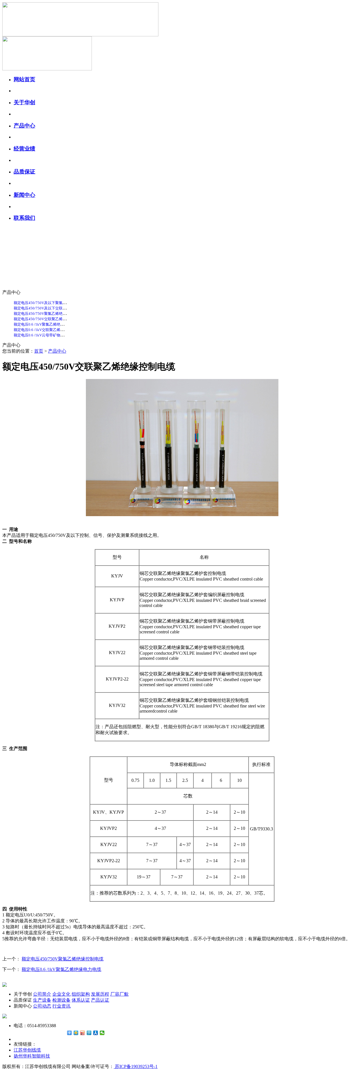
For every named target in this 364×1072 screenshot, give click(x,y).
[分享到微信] (102, 1033)
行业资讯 (61, 1006)
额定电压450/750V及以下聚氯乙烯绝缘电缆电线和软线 (58, 303)
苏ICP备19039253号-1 (136, 1066)
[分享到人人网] (95, 1033)
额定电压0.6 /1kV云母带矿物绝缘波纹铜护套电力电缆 (57, 335)
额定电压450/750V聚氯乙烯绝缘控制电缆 (47, 313)
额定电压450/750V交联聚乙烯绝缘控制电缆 (49, 319)
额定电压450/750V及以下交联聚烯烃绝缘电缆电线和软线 (60, 308)
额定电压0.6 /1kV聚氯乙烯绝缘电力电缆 (46, 324)
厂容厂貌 (119, 994)
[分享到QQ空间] (76, 1033)
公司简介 (42, 994)
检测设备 (61, 1000)
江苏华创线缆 (27, 1050)
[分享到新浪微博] (82, 1033)
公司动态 (42, 1006)
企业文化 (61, 994)
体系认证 (81, 1000)
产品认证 (100, 1000)
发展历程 (100, 994)
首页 (38, 351)
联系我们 (24, 218)
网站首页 (24, 79)
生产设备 (42, 1000)
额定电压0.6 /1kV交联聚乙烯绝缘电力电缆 (48, 330)
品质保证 (24, 172)
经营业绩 (24, 149)
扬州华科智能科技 (32, 1056)
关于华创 (24, 102)
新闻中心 (24, 195)
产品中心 (24, 126)
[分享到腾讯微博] (89, 1033)
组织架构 (81, 994)
